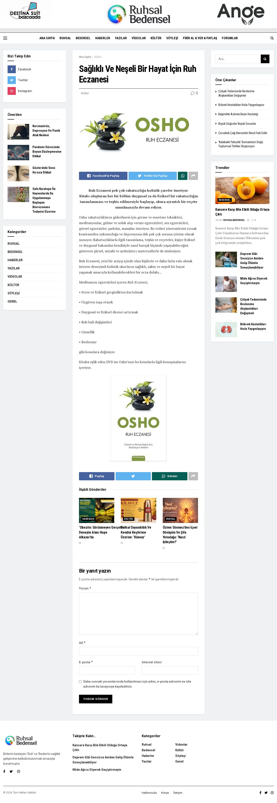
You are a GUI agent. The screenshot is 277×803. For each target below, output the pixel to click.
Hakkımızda (149, 792)
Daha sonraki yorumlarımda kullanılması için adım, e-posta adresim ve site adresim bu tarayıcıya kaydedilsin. (137, 684)
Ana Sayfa (47, 38)
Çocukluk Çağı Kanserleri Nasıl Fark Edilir (242, 133)
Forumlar (230, 38)
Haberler (102, 38)
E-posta (86, 662)
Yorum (85, 588)
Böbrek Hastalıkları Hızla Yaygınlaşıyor (241, 105)
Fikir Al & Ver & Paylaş (200, 38)
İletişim (177, 792)
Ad (82, 643)
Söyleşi (172, 38)
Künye (165, 792)
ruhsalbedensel (234, 220)
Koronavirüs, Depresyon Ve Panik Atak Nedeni (46, 130)
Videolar (139, 38)
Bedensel (83, 38)
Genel (12, 301)
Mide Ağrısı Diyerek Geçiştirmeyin (96, 769)
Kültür (156, 38)
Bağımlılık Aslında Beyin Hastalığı (238, 114)
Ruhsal (65, 38)
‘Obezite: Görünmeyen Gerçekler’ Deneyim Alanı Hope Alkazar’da (102, 532)
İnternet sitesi (152, 662)
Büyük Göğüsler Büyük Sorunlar (237, 123)
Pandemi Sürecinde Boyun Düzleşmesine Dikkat (46, 151)
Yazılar (121, 38)
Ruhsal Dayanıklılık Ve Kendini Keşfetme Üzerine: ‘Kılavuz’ (136, 532)
